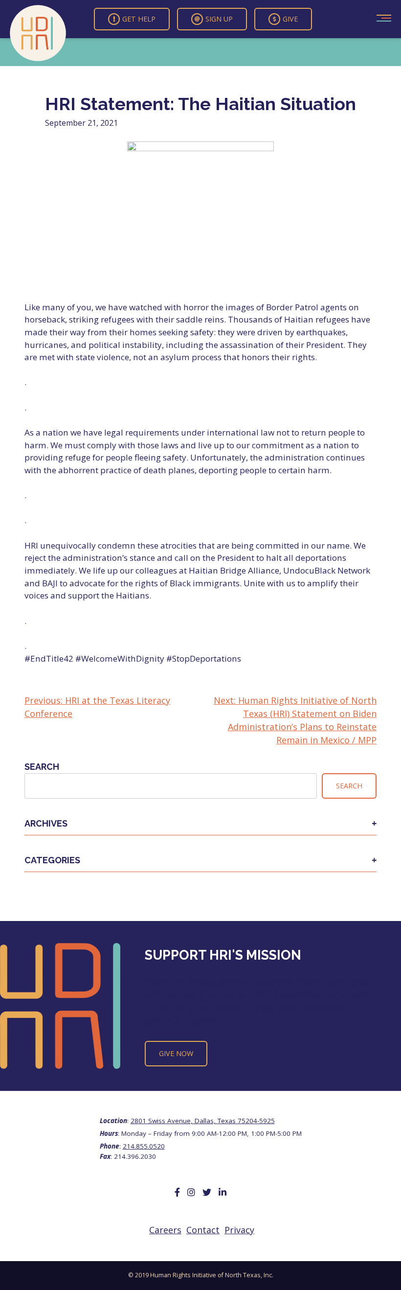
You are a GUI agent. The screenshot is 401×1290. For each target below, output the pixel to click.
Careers (165, 1230)
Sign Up (219, 18)
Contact (203, 1230)
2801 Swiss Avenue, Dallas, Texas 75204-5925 (203, 1120)
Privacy (239, 1230)
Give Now (176, 1053)
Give (290, 18)
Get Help (139, 18)
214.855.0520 (144, 1146)
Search (41, 766)
